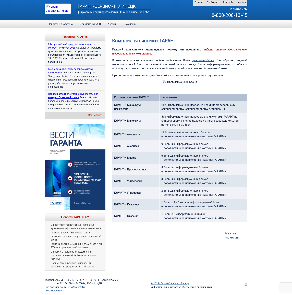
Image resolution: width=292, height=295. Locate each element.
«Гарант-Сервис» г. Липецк (106, 6)
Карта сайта (228, 2)
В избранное (213, 2)
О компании (129, 24)
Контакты (241, 2)
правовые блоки (203, 60)
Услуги (112, 24)
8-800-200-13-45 (229, 15)
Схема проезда (53, 290)
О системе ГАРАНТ (90, 24)
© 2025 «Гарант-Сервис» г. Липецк (170, 283)
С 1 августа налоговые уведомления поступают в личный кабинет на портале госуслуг (73, 255)
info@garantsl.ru (77, 287)
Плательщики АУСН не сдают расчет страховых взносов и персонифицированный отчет (76, 236)
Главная (199, 2)
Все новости (95, 115)
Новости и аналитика (60, 24)
